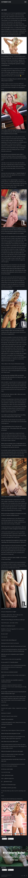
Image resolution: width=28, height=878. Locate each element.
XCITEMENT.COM (6, 2)
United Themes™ (4, 876)
